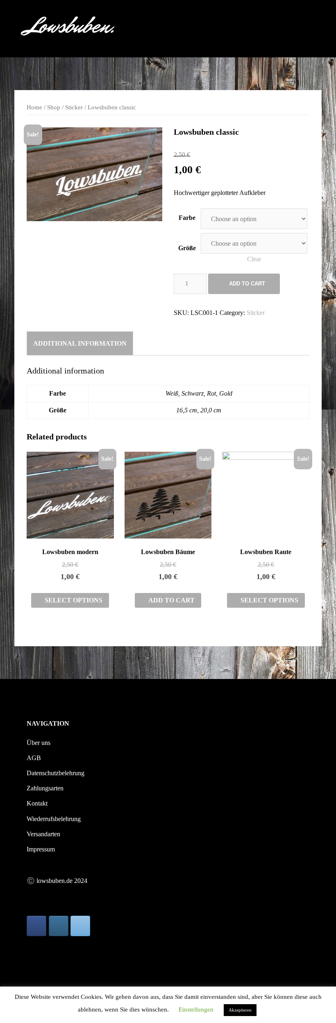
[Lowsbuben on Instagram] (58, 926)
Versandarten (43, 834)
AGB (34, 757)
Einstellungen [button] (196, 1009)
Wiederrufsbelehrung (54, 818)
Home (34, 107)
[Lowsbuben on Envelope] (80, 926)
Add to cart (247, 284)
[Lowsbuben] (68, 28)
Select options (73, 600)
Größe (187, 247)
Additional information (80, 343)
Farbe (187, 217)
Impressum (41, 849)
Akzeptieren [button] (240, 1009)
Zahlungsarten (45, 788)
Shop (53, 107)
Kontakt (37, 803)
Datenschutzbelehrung (55, 773)
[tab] (80, 343)
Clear (254, 259)
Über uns (38, 742)
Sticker (74, 107)
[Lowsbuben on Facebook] (36, 926)
